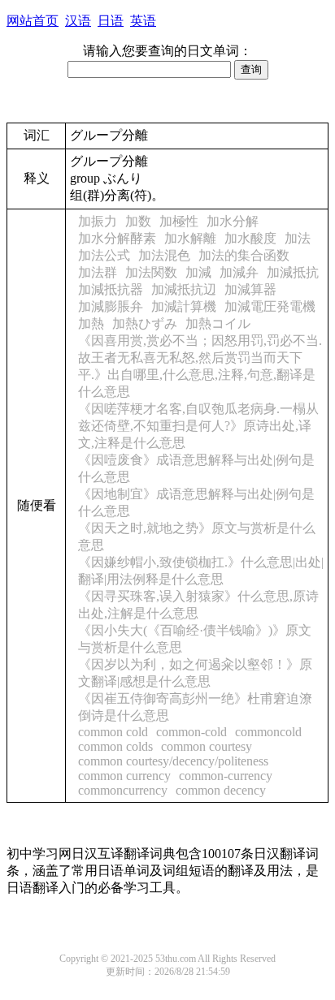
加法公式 (104, 255)
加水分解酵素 (117, 238)
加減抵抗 (293, 272)
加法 (298, 238)
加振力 (97, 221)
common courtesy (206, 746)
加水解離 (190, 238)
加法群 (97, 272)
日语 (111, 21)
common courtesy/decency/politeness (173, 761)
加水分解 (233, 221)
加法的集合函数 (243, 255)
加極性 (178, 221)
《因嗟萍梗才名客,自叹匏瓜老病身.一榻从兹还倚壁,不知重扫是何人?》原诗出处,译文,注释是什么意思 (198, 426)
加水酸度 (250, 238)
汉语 (78, 21)
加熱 (91, 323)
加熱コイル (217, 323)
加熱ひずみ (144, 323)
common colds (115, 746)
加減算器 (250, 289)
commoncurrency (123, 790)
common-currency (225, 775)
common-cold (191, 732)
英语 (143, 21)
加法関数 (151, 272)
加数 (138, 221)
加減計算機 (183, 306)
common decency (221, 790)
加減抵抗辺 (183, 289)
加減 (198, 272)
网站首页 (33, 21)
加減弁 (239, 272)
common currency (124, 775)
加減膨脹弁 (110, 306)
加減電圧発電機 (269, 306)
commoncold (268, 732)
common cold (113, 732)
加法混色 (164, 255)
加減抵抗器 (110, 289)
